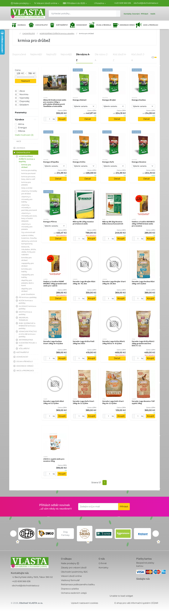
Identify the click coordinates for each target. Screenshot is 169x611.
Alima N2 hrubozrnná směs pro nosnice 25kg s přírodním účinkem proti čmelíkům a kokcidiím (54, 103)
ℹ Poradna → (100, 3)
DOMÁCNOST (81, 25)
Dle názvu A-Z (83, 57)
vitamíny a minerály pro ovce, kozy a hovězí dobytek (29, 217)
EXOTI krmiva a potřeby (25, 313)
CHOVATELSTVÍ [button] (23, 152)
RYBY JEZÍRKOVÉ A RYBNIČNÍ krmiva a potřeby (27, 325)
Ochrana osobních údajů (74, 593)
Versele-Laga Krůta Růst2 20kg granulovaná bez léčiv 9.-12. (143, 343)
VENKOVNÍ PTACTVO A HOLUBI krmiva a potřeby (28, 334)
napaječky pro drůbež (27, 264)
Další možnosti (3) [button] (24, 135)
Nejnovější (66, 54)
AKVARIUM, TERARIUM (23, 318)
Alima (21, 124)
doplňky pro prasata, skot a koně (27, 282)
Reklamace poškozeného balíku (78, 584)
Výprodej (24, 98)
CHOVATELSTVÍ (41, 25)
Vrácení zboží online (71, 576)
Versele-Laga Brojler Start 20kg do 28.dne (114, 282)
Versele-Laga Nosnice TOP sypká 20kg (143, 402)
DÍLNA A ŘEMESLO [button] (24, 361)
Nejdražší (51, 54)
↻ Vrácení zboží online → (46, 3)
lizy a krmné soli (28, 232)
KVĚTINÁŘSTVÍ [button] (22, 352)
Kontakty (103, 567)
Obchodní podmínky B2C (74, 572)
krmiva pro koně (28, 173)
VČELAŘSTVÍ (24, 348)
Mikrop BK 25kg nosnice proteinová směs (83, 222)
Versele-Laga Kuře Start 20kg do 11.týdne (83, 402)
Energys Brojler (109, 100)
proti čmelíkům (28, 294)
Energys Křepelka (51, 162)
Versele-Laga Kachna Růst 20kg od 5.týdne (143, 282)
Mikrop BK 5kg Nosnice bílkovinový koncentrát (112, 222)
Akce (22, 91)
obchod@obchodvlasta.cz (146, 3)
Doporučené (19, 54)
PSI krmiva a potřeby (28, 297)
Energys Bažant (79, 100)
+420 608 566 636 (122, 3)
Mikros (21, 131)
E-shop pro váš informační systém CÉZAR (136, 603)
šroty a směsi (26, 188)
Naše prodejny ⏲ (70, 563)
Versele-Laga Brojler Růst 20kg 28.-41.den (84, 282)
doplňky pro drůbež (26, 290)
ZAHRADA (22, 25)
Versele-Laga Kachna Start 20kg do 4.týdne (53, 342)
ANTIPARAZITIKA (26, 340)
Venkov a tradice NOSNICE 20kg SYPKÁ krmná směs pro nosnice (143, 223)
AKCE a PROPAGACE (150, 25)
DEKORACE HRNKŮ (127, 25)
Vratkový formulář (70, 580)
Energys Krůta (79, 162)
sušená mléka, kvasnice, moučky (29, 236)
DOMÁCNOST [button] (22, 357)
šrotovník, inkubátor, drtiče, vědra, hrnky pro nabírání (28, 251)
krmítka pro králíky (26, 270)
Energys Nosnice (139, 162)
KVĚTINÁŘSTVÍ (61, 25)
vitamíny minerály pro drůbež (29, 192)
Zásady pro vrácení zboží (73, 567)
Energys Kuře (108, 162)
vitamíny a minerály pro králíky (26, 199)
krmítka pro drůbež (26, 258)
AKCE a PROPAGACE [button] (25, 370)
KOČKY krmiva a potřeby (26, 301)
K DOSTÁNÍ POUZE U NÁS (28, 344)
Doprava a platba (70, 588)
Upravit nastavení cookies (84, 603)
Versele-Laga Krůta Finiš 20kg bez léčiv (83, 342)
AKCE (18, 141)
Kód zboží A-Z (119, 57)
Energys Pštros (50, 221)
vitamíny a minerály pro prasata (26, 226)
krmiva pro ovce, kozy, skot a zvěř (28, 177)
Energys (22, 127)
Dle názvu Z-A (101, 57)
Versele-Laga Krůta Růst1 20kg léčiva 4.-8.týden (113, 342)
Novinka (24, 94)
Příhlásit (124, 506)
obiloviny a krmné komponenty (29, 242)
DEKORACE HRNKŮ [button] (24, 366)
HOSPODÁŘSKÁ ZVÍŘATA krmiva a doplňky (57, 33)
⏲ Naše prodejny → (21, 3)
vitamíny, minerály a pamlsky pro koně (29, 207)
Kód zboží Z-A (138, 57)
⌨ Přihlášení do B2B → (75, 3)
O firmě (103, 563)
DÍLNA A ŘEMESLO (103, 25)
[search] (118, 13)
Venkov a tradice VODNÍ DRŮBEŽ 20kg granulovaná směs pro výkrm (55, 283)
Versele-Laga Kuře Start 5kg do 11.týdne (113, 402)
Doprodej (24, 101)
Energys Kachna (139, 100)
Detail (87, 119)
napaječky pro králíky (27, 276)
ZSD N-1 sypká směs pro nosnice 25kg (53, 460)
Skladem (24, 104)
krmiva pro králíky (29, 170)
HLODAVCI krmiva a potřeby (27, 307)
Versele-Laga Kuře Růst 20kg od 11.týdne (53, 402)
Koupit (62, 119)
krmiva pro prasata (26, 183)
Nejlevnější (36, 54)
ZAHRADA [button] (20, 148)
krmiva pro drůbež (86, 33)
